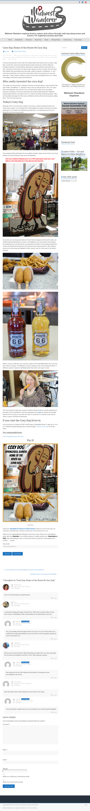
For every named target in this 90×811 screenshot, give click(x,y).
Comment (6, 724)
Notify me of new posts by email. (13, 782)
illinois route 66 (6, 57)
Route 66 (26, 57)
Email (5, 760)
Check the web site (42, 426)
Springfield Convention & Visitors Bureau (22, 529)
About (46, 40)
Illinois (24, 51)
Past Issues (78, 40)
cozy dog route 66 (34, 55)
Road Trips (38, 40)
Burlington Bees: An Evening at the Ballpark (44, 574)
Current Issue (67, 40)
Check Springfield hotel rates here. (13, 436)
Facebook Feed (68, 142)
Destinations (19, 40)
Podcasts (29, 40)
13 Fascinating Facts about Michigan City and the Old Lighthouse (23, 570)
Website (5, 769)
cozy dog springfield (43, 55)
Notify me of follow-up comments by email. (16, 776)
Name (5, 750)
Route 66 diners (32, 57)
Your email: (6, 544)
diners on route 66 (52, 55)
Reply (55, 598)
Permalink (17, 588)
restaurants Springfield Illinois (17, 57)
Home (10, 40)
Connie (7, 51)
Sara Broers (17, 585)
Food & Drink (18, 51)
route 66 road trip (41, 57)
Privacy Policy (56, 40)
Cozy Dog (18, 55)
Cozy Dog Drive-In (25, 55)
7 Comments (13, 59)
